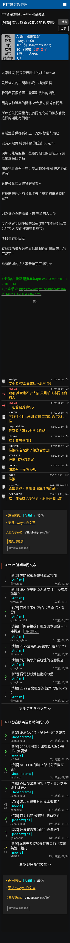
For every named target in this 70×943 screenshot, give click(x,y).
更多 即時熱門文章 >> (35, 864)
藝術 (25, 515)
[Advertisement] (35, 339)
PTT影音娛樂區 (11, 14)
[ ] (17, 580)
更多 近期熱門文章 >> (35, 709)
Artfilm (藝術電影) (34, 14)
